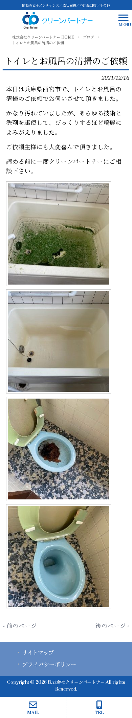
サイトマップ (38, 653)
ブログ (88, 37)
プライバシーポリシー (49, 665)
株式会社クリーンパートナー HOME (43, 37)
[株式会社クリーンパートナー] (57, 20)
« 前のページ (20, 626)
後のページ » (112, 626)
